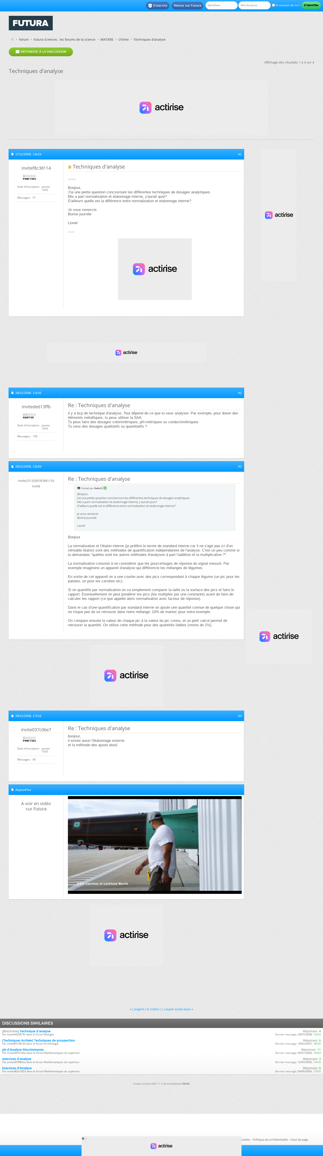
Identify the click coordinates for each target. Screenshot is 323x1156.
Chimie (123, 39)
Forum (24, 39)
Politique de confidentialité (270, 1139)
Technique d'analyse (35, 1031)
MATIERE (106, 39)
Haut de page (299, 1139)
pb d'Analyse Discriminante (23, 1049)
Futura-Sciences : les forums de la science (64, 39)
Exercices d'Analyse (17, 1068)
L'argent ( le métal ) (146, 1009)
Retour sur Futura (187, 5)
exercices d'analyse (16, 1059)
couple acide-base (177, 1009)
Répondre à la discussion (40, 52)
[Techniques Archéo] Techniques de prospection (38, 1040)
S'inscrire (157, 6)
